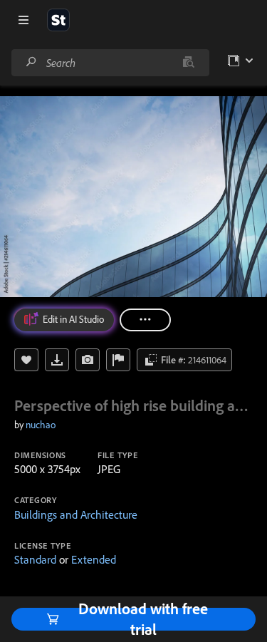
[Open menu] (23, 20)
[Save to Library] (26, 359)
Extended (93, 559)
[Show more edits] (145, 320)
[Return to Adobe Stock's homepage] (58, 20)
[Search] (31, 62)
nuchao (41, 424)
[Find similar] (188, 63)
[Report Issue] (118, 359)
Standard (35, 559)
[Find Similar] (87, 359)
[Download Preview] (57, 359)
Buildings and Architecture (75, 514)
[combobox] (110, 62)
